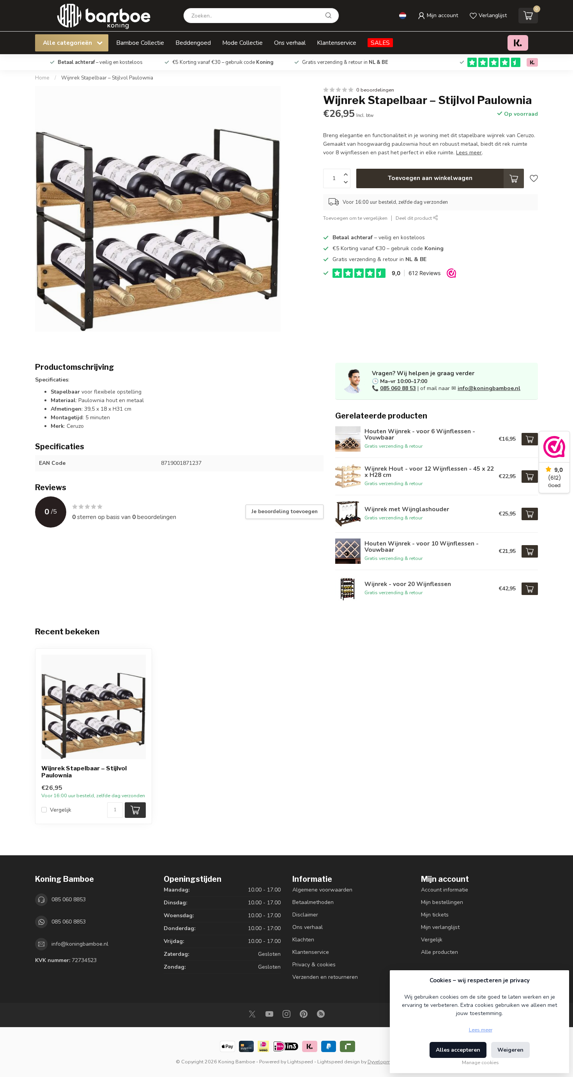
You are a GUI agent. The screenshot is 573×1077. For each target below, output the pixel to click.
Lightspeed (300, 1061)
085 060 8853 (68, 899)
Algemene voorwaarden (322, 889)
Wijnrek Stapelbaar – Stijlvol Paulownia (107, 77)
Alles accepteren (458, 1050)
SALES (380, 43)
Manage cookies (480, 1062)
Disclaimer (305, 914)
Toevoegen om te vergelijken (355, 218)
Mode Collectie (242, 43)
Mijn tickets (435, 914)
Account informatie (444, 889)
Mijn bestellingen (442, 902)
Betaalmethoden (313, 902)
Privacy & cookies (314, 964)
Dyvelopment (383, 1061)
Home (42, 77)
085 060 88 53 (398, 388)
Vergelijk (60, 810)
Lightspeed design (338, 1061)
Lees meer (480, 1029)
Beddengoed (193, 43)
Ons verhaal (290, 43)
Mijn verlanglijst (440, 927)
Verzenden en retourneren (325, 977)
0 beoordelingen (375, 90)
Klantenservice (336, 43)
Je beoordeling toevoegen (284, 511)
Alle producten (439, 952)
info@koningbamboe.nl (489, 388)
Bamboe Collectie (140, 43)
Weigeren (510, 1050)
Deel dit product (414, 218)
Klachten (303, 939)
